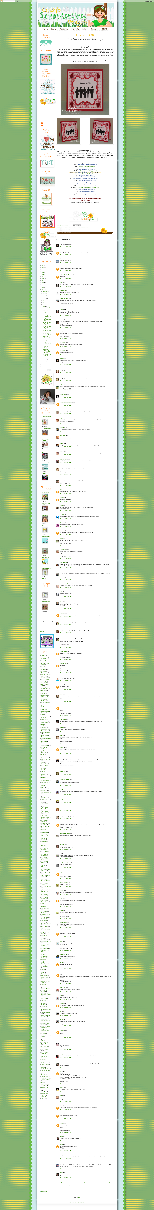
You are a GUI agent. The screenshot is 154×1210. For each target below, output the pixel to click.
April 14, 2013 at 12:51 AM (65, 999)
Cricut (42, 724)
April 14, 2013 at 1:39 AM (65, 1015)
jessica (61, 319)
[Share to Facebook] (78, 225)
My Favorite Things (45, 914)
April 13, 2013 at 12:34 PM (65, 647)
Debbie (61, 309)
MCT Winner (44, 900)
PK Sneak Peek (44, 948)
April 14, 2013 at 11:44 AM (65, 1118)
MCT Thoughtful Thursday (44, 884)
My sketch (43, 918)
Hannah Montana (45, 779)
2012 (43, 364)
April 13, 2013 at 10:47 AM (65, 526)
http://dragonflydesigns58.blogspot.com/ (87, 170)
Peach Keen (44, 935)
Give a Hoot (43, 769)
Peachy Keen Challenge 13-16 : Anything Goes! (47, 315)
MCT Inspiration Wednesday (44, 862)
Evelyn (61, 1144)
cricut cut (43, 725)
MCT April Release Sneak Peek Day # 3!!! (47, 323)
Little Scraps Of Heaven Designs (45, 836)
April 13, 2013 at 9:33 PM (65, 886)
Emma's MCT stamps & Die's (65, 227)
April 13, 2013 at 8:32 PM (65, 849)
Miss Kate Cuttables (45, 908)
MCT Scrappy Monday (46, 872)
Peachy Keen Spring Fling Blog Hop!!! (47, 319)
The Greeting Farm (45, 1068)
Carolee (61, 1087)
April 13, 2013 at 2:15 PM (65, 680)
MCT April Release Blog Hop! (47, 311)
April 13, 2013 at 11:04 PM (65, 936)
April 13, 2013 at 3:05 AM (65, 246)
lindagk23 (62, 613)
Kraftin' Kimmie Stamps (46, 826)
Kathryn (61, 799)
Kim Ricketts (63, 663)
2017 (43, 282)
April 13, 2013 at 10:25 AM (65, 510)
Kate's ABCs (44, 824)
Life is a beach (44, 832)
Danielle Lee (62, 771)
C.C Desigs (43, 681)
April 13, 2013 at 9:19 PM (65, 858)
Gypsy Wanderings (45, 775)
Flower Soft (43, 756)
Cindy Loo (43, 712)
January (44, 361)
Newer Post (59, 1182)
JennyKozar (62, 435)
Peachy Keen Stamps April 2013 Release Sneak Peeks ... (46, 351)
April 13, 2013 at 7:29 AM (65, 346)
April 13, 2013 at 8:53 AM (65, 405)
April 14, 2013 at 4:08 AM (65, 1049)
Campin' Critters (44, 688)
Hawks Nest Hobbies (64, 779)
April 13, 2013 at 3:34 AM (65, 278)
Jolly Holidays (44, 815)
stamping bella (44, 1029)
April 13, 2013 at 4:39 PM (65, 701)
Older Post (111, 1182)
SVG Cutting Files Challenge (45, 1053)
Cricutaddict (62, 342)
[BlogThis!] (75, 225)
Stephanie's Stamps (45, 1030)
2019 (43, 278)
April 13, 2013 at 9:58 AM (65, 462)
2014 (43, 287)
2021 (43, 274)
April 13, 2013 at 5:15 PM (65, 731)
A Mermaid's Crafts (64, 700)
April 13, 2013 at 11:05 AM (65, 558)
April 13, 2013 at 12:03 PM (65, 616)
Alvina (61, 505)
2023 (43, 271)
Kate (61, 995)
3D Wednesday (44, 657)
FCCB (42, 754)
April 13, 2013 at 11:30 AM (65, 579)
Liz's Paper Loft (45, 557)
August (44, 298)
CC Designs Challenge (44, 700)
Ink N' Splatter (44, 797)
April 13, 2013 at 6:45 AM (65, 327)
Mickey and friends (45, 905)
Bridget (61, 1123)
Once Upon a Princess (46, 923)
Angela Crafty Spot (64, 298)
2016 (43, 284)
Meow (42, 903)
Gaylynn (62, 621)
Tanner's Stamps (45, 1064)
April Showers (44, 661)
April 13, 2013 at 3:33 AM (65, 270)
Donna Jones (63, 266)
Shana (61, 962)
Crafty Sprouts (44, 719)
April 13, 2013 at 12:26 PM (65, 632)
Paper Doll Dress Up (45, 929)
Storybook (43, 1033)
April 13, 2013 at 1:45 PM (65, 672)
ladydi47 (62, 747)
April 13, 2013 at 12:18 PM (65, 624)
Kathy (61, 735)
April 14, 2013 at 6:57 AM (65, 1067)
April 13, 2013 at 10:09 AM (65, 493)
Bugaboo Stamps (45, 677)
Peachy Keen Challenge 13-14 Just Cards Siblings (47, 338)
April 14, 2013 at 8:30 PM (65, 1150)
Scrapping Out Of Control (65, 583)
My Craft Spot (44, 911)
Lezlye (61, 815)
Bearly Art (43, 668)
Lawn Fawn (43, 829)
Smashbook (44, 1002)
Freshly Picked (44, 765)
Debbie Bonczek (63, 954)
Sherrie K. (62, 758)
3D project (43, 655)
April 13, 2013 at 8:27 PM (65, 840)
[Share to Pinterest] (80, 225)
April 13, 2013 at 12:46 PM (65, 659)
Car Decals (43, 690)
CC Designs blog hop (46, 696)
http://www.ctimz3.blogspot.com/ (88, 168)
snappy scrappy (63, 459)
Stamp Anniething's (45, 1012)
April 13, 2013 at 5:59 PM (65, 767)
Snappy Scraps (45, 492)
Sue (61, 706)
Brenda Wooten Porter (65, 572)
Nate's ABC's (44, 920)
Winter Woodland (45, 1093)
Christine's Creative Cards (66, 402)
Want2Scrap (44, 1085)
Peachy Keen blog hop (46, 941)
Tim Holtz (43, 1074)
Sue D (61, 684)
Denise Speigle (63, 377)
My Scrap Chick (44, 917)
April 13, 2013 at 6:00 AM (65, 315)
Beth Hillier (62, 410)
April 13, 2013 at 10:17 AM (65, 501)
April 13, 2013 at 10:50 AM (65, 534)
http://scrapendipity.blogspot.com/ (87, 191)
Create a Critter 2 (45, 722)
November (45, 293)
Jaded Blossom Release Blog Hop (45, 808)
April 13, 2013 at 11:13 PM (65, 950)
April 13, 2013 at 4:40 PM (65, 715)
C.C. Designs (44, 682)
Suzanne (62, 973)
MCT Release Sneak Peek (83, 227)
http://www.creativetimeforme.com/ (87, 164)
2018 (43, 280)
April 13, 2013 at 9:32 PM (65, 878)
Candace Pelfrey (46, 123)
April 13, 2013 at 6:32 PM (65, 785)
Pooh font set (44, 956)
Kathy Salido (63, 719)
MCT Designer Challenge (44, 855)
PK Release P (44, 950)
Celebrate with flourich (46, 706)
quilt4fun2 (62, 789)
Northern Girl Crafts (64, 467)
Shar (61, 251)
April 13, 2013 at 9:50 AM (65, 454)
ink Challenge (44, 788)
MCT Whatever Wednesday (44, 895)
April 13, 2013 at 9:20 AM (65, 431)
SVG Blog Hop (44, 1046)
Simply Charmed (45, 997)
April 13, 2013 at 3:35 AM (65, 294)
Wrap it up (43, 1096)
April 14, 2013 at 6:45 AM (65, 1057)
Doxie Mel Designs (46, 462)
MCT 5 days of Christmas (44, 849)
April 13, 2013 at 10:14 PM (65, 918)
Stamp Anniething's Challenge (45, 1018)
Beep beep (43, 669)
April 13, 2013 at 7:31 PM (65, 802)
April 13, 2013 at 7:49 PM (65, 818)
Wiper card (43, 1095)
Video (42, 1082)
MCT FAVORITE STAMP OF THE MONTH (44, 858)
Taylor (61, 384)
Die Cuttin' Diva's (45, 729)
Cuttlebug (43, 727)
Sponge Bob (44, 1008)
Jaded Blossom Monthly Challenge (45, 804)
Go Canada (43, 771)
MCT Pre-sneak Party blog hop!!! (47, 334)
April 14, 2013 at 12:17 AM (65, 991)
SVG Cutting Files (45, 1049)
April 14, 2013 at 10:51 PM (65, 1168)
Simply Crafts (44, 998)
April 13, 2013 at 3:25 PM (65, 689)
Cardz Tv (43, 693)
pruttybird (62, 331)
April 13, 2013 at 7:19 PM (65, 794)
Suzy (61, 418)
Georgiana (62, 1054)
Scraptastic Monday (45, 988)
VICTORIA (62, 844)
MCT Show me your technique (45, 876)
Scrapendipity (45, 515)
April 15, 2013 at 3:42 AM (65, 1177)
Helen (61, 369)
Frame (42, 762)
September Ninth (45, 536)
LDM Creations (63, 677)
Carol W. (62, 890)
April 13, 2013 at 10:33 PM (65, 927)
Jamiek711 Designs (46, 428)
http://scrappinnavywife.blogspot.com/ (87, 185)
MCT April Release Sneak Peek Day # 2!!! (47, 327)
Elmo (42, 736)
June (44, 302)
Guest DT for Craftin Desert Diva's (45, 774)
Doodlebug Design (45, 732)
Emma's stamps (75, 227)
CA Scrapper (63, 549)
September (45, 297)
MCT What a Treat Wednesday (45, 892)
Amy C (61, 282)
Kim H (61, 1163)
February (45, 359)
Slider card (43, 1000)
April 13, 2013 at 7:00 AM (65, 338)
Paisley (43, 928)
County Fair (43, 717)
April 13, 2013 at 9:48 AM (65, 438)
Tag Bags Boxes (44, 1062)
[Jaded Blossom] (47, 93)
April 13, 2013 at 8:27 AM (65, 372)
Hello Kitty (43, 784)
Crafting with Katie (46, 547)
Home (85, 1182)
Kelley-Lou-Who (63, 651)
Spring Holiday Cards (46, 1009)
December (45, 291)
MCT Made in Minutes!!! (44, 865)
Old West (43, 922)
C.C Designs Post (45, 679)
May (44, 304)
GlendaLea (62, 258)
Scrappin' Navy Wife (46, 568)
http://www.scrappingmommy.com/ (87, 166)
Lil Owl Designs (45, 578)
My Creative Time (64, 243)
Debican (62, 727)
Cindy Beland (46, 125)
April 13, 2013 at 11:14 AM (65, 567)
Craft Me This (63, 290)
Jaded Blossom (44, 799)
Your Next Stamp (45, 1100)
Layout (42, 831)
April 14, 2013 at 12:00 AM (65, 968)
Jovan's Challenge (45, 817)
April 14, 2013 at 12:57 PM (65, 1140)
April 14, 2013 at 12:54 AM (65, 1007)
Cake (42, 687)
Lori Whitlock (44, 841)
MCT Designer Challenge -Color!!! (46, 346)
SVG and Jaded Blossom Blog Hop (45, 1043)
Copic (42, 714)
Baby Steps (43, 666)
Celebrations (44, 709)
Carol (61, 1042)
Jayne (61, 1172)
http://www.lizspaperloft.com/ (86, 182)
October (44, 295)
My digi (42, 912)
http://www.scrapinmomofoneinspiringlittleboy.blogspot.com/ (86, 178)
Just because (44, 818)
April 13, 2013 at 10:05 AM (65, 474)
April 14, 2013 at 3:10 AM (65, 1037)
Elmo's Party (44, 741)
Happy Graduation (45, 780)
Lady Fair (62, 514)
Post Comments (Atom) (67, 1185)
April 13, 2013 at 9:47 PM (65, 906)
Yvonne (61, 1136)
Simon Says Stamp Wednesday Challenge (46, 994)
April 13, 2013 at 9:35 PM (65, 894)
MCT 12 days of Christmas (44, 843)
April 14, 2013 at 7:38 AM (65, 1083)
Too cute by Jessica (45, 1078)
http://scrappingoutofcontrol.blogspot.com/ (87, 184)
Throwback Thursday (45, 1072)
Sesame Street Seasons (44, 991)
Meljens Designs (45, 901)
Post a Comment (61, 1180)
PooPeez (43, 957)
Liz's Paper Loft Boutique (44, 839)
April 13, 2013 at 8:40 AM (65, 389)
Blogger (79, 1197)
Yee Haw (43, 1098)
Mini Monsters (44, 906)
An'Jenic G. (62, 637)
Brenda (61, 1062)
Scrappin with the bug (65, 833)
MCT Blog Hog (44, 851)
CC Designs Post (45, 702)
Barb (61, 591)
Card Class (43, 692)
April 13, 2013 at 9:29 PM (65, 867)
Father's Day (44, 752)
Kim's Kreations (63, 562)
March (44, 358)
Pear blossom (44, 947)
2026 (43, 265)
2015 (43, 286)
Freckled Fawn (44, 763)
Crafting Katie (63, 394)
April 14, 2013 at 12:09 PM (65, 1132)
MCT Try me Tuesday (46, 889)
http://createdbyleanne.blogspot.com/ (87, 180)
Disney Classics (44, 730)
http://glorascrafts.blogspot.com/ (86, 175)
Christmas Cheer (45, 711)
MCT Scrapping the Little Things (45, 870)
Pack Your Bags (44, 926)
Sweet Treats (44, 1059)
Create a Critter (44, 721)
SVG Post (43, 1055)
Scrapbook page (45, 977)
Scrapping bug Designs (44, 979)
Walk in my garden (45, 1084)
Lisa (61, 694)
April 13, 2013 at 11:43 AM (65, 587)
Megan (61, 538)
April (44, 306)
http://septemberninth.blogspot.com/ (87, 189)
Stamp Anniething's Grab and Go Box (45, 1021)
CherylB (62, 451)
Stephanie (62, 872)
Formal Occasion (45, 757)
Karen (61, 1113)
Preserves (43, 959)
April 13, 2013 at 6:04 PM (65, 774)
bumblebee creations (64, 862)
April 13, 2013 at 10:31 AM (65, 518)
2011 (43, 366)
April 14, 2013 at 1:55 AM (65, 1025)
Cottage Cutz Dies (45, 716)
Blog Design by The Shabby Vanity (77, 1202)
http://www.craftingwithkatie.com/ (87, 176)
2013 (43, 289)
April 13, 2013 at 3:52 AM (65, 304)
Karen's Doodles (45, 823)
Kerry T (61, 898)
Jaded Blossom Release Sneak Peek (46, 812)
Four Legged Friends (45, 759)
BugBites (44, 473)
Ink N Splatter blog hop (46, 792)
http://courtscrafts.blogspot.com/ (87, 173)
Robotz (42, 973)
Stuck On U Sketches (45, 1038)
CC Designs (44, 695)
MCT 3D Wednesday (45, 845)
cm (60, 489)
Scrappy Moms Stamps (46, 986)
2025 (43, 267)
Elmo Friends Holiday (46, 738)
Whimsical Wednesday (46, 1089)
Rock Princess (44, 975)
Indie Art (43, 787)
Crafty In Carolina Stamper (66, 274)
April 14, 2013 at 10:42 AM (65, 1101)
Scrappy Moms (44, 984)
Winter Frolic (44, 1091)
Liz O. (61, 941)
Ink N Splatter (44, 790)
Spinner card (44, 1006)
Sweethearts (44, 1061)
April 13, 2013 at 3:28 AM (65, 262)
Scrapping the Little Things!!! (47, 308)
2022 (43, 272)
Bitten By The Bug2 (45, 674)
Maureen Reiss (63, 922)
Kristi (61, 931)
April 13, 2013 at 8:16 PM (65, 829)
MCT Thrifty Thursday (46, 886)
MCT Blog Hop (44, 853)
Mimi (61, 1095)
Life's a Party (44, 834)
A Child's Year (44, 658)
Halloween (43, 777)
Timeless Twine (44, 1076)
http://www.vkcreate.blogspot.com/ (88, 194)
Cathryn (61, 443)
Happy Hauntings (45, 782)
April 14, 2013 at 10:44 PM (65, 1158)
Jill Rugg (62, 358)
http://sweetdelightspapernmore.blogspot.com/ (87, 187)
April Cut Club (44, 660)
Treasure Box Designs (46, 1079)
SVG (42, 1040)
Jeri (61, 807)
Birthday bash (44, 672)
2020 (43, 276)
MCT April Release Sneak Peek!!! (47, 331)
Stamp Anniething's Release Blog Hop (45, 1027)
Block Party (43, 676)
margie (61, 823)
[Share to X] (77, 225)
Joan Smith (62, 629)
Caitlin (61, 910)
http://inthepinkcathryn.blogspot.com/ (87, 169)
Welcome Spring (45, 1087)
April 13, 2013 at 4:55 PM (65, 723)
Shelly (61, 601)
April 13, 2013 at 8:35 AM (65, 380)
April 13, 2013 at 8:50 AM (65, 397)
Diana (61, 479)
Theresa (62, 522)
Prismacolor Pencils (45, 966)
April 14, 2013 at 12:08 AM (65, 983)
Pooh (42, 954)
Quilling (43, 969)
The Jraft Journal (45, 1070)
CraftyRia (62, 427)
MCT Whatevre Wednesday (44, 898)
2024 (43, 269)
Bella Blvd (43, 671)
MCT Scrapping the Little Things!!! (47, 355)
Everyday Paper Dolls (46, 750)
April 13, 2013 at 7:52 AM (65, 364)
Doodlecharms (44, 735)
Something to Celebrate (44, 1004)
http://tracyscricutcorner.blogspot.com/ (87, 193)
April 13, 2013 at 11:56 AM (65, 608)
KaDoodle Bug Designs (44, 821)
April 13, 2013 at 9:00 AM (65, 413)
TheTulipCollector (64, 882)
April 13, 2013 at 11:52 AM (65, 596)
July (44, 300)
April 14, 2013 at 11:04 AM (65, 1109)
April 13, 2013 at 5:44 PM (65, 753)
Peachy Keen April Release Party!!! (47, 342)
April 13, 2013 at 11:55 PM (65, 958)
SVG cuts (43, 1047)
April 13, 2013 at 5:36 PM (65, 743)
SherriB (61, 1019)
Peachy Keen (44, 939)
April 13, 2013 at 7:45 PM (65, 810)
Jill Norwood (62, 987)
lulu (60, 1011)
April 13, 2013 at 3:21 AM (65, 254)
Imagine (43, 785)
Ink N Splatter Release (46, 795)
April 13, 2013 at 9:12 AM (65, 423)
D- (60, 853)
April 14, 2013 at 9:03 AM (65, 1091)
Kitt (60, 1105)
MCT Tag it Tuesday (45, 880)
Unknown (62, 497)
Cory (61, 1071)
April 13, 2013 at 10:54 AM (65, 545)
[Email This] (74, 225)
